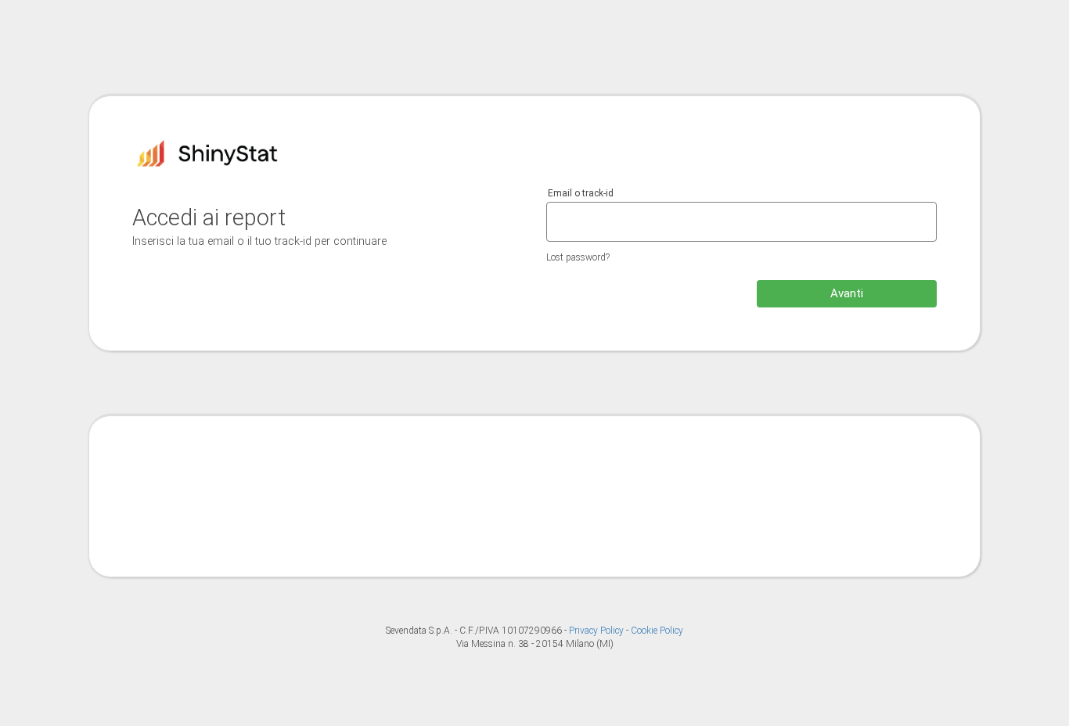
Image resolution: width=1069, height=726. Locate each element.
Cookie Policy (657, 630)
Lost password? (578, 257)
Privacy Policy (597, 630)
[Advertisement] (534, 494)
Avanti (846, 293)
